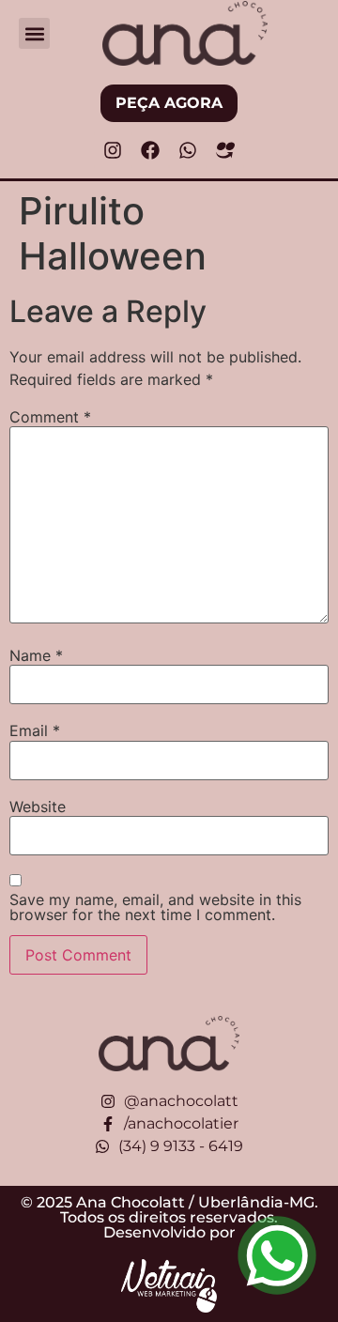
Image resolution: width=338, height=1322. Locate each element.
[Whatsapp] (188, 150)
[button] (34, 33)
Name (36, 655)
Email (34, 730)
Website (37, 806)
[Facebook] (150, 150)
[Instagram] (112, 150)
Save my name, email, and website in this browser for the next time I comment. (155, 907)
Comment (50, 416)
